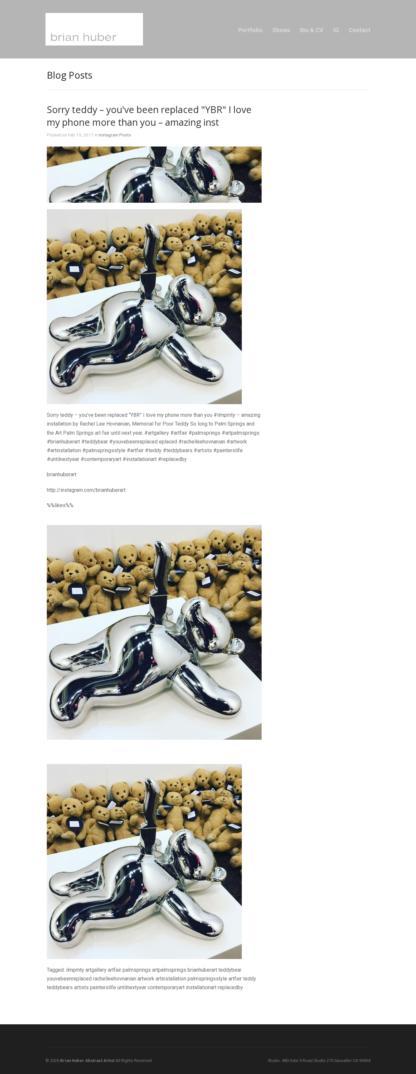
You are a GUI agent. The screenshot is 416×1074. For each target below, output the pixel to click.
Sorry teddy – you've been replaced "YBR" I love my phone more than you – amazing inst (149, 115)
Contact (359, 30)
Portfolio (250, 30)
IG (336, 30)
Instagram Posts (115, 134)
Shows (281, 30)
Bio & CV (311, 30)
